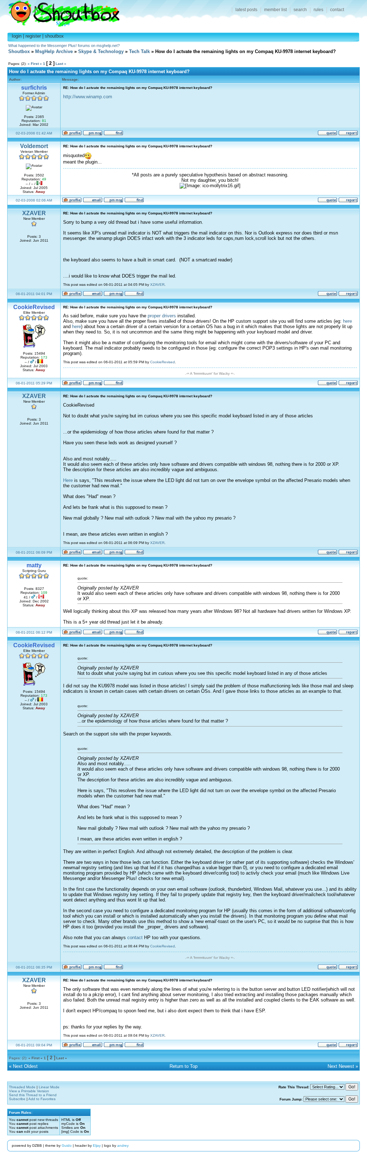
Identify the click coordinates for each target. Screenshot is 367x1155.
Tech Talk (139, 51)
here (347, 321)
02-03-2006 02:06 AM (34, 200)
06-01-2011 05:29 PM (34, 383)
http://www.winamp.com (87, 96)
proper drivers (162, 315)
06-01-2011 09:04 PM (34, 1045)
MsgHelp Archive (54, 51)
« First (33, 64)
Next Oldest (25, 1066)
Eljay (97, 1145)
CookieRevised (162, 362)
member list (275, 9)
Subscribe (17, 1099)
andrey (123, 1145)
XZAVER (34, 213)
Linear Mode (49, 1087)
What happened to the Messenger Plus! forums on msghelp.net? (64, 45)
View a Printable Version (29, 1091)
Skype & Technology (101, 51)
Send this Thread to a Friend (33, 1095)
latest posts (246, 9)
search (300, 9)
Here (68, 480)
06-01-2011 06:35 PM (34, 967)
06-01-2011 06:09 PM (34, 552)
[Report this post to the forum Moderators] (348, 134)
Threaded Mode (22, 1087)
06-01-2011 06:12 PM (34, 632)
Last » (61, 64)
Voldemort (34, 146)
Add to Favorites (42, 1099)
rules (318, 9)
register (33, 36)
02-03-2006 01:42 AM (34, 133)
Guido (67, 1145)
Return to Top (183, 1066)
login (17, 36)
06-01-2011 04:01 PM (34, 294)
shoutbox (54, 36)
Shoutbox (60, 11)
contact (337, 9)
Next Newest (341, 1066)
